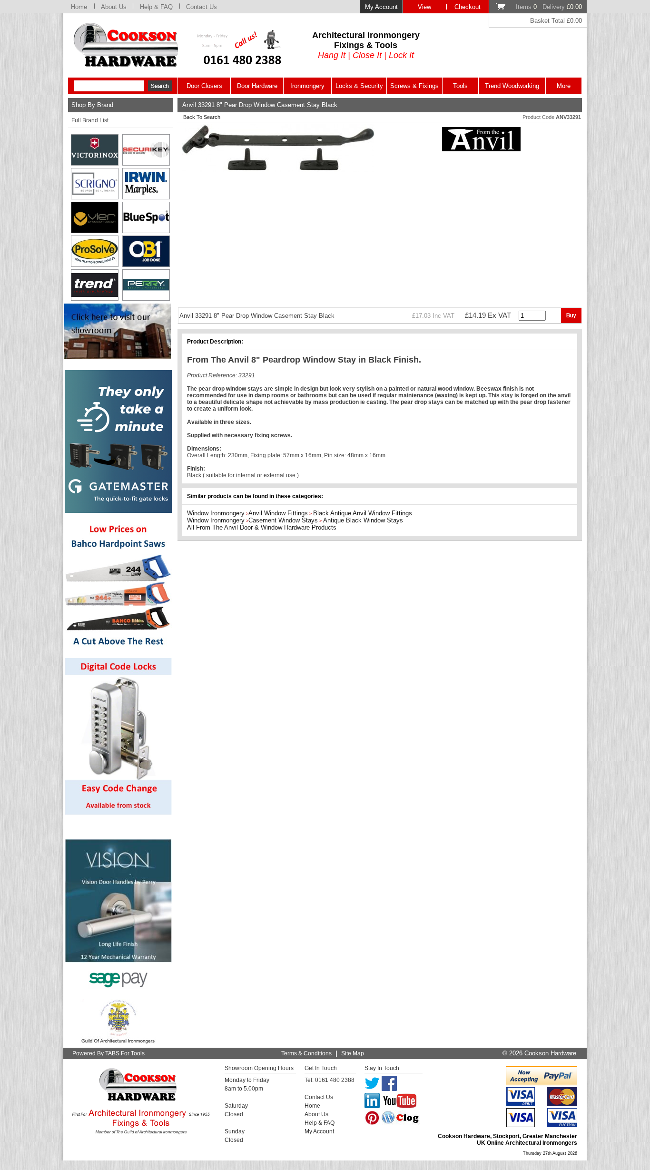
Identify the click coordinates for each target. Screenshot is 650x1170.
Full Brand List (89, 120)
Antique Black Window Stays (363, 520)
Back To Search (201, 117)
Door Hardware (257, 85)
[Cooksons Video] (117, 357)
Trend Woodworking (512, 85)
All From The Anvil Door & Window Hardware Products (261, 527)
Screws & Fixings (414, 85)
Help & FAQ (156, 6)
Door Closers (204, 85)
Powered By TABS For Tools (108, 1053)
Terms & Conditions (306, 1053)
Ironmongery (307, 85)
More (564, 85)
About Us (114, 6)
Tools (460, 85)
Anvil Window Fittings (278, 513)
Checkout (467, 6)
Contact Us (201, 6)
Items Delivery (549, 6)
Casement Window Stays (283, 520)
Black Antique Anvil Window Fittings (362, 513)
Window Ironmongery (216, 513)
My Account (381, 6)
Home (79, 6)
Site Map (352, 1053)
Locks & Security (359, 85)
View (424, 6)
